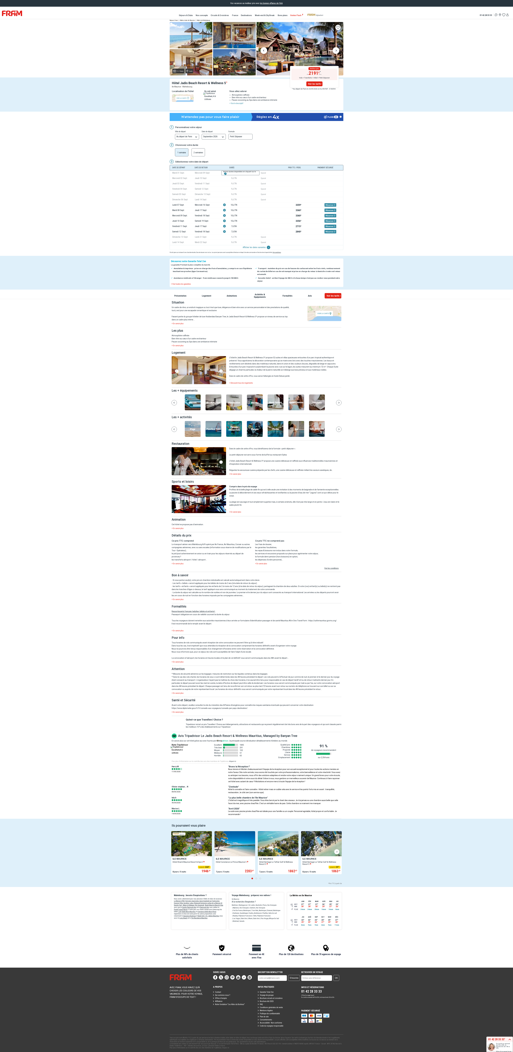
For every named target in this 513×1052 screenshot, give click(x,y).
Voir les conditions (331, 568)
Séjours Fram (174, 20)
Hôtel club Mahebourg (203, 20)
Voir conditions (277, 252)
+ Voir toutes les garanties (181, 284)
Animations (232, 295)
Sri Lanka (252, 905)
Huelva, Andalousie (255, 913)
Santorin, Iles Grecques (257, 908)
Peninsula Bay (204, 907)
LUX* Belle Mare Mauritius (187, 912)
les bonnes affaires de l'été (271, 3)
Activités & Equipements (260, 295)
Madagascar (243, 905)
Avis (310, 295)
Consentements (266, 1020)
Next (336, 51)
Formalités (287, 295)
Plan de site (264, 1017)
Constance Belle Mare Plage (207, 912)
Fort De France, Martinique (241, 910)
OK (336, 978)
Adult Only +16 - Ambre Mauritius (208, 916)
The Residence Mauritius (199, 918)
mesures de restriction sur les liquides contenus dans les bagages (239, 674)
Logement (206, 295)
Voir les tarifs (314, 84)
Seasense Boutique (189, 916)
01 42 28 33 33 (486, 15)
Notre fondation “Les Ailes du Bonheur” (230, 1004)
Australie (259, 905)
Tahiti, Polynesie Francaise (261, 916)
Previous (264, 51)
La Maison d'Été (179, 901)
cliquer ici (232, 761)
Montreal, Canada (238, 921)
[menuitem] (186, 15)
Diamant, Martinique (273, 910)
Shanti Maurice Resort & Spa (214, 905)
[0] (503, 14)
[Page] (215, 977)
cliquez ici (225, 1048)
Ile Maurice (235, 899)
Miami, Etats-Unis (254, 918)
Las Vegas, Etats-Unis (240, 918)
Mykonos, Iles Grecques (241, 908)
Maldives (235, 905)
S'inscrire (294, 978)
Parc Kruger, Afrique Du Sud (270, 918)
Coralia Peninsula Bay (189, 907)
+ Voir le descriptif (236, 103)
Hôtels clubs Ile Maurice (187, 20)
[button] (199, 370)
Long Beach (183, 918)
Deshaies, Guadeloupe (240, 913)
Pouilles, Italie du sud (270, 913)
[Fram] (12, 13)
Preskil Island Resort (181, 909)
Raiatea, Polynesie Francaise (242, 916)
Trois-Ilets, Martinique (259, 910)
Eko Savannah (199, 905)
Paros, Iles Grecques (270, 905)
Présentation (180, 295)
